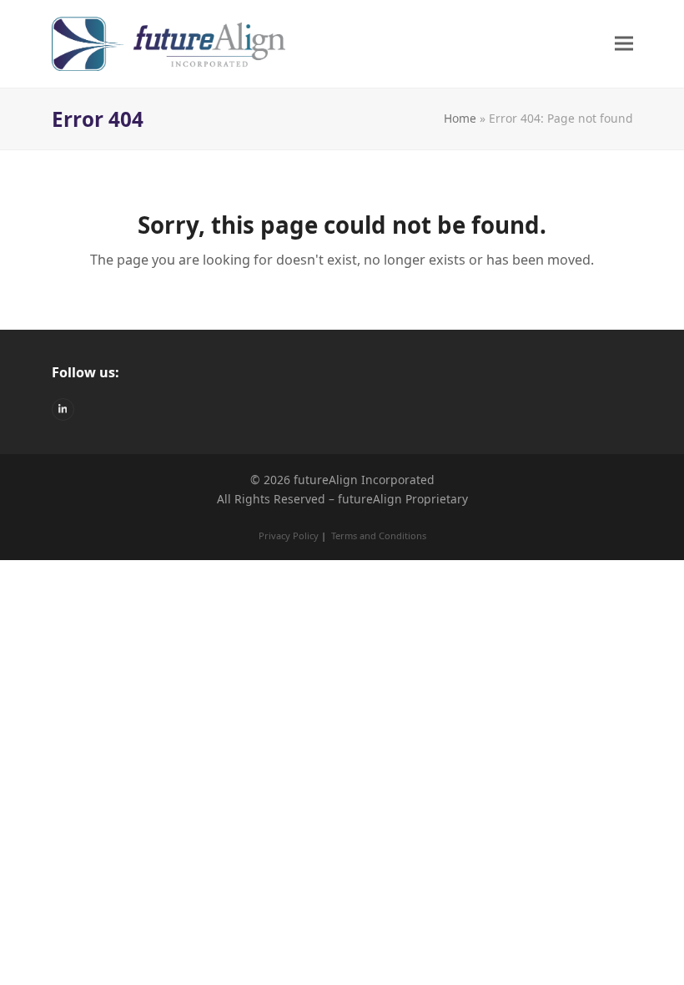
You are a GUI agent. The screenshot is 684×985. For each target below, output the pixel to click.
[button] (624, 44)
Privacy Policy (289, 535)
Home (460, 118)
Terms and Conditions (378, 535)
